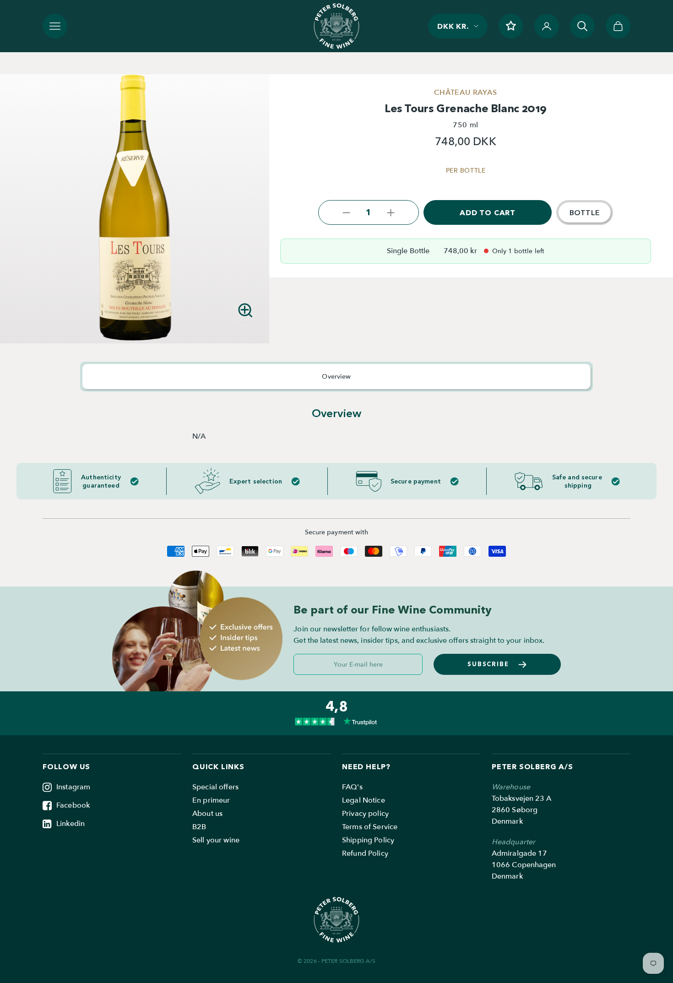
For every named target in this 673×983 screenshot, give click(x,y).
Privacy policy (365, 814)
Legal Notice (363, 800)
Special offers (215, 787)
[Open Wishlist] (511, 26)
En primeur (211, 800)
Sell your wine (215, 840)
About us (207, 814)
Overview (336, 376)
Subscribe (488, 664)
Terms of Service (369, 827)
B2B (199, 827)
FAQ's (352, 787)
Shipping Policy (368, 840)
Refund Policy (365, 853)
